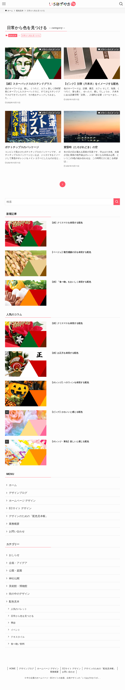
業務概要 (14, 523)
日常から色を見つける (22, 615)
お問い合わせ (17, 531)
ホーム (13, 485)
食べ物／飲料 (18, 643)
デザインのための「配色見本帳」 (28, 516)
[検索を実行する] (116, 201)
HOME (12, 668)
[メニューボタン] (4, 4)
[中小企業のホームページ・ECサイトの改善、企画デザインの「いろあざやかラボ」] (62, 4)
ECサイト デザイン (20, 508)
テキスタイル (18, 636)
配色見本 (12, 35)
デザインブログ (18, 493)
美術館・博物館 (18, 586)
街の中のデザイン (19, 593)
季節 (13, 622)
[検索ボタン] (121, 4)
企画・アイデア (18, 563)
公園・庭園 (15, 570)
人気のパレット (19, 608)
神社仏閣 (14, 578)
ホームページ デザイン (22, 500)
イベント (15, 629)
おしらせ (14, 555)
